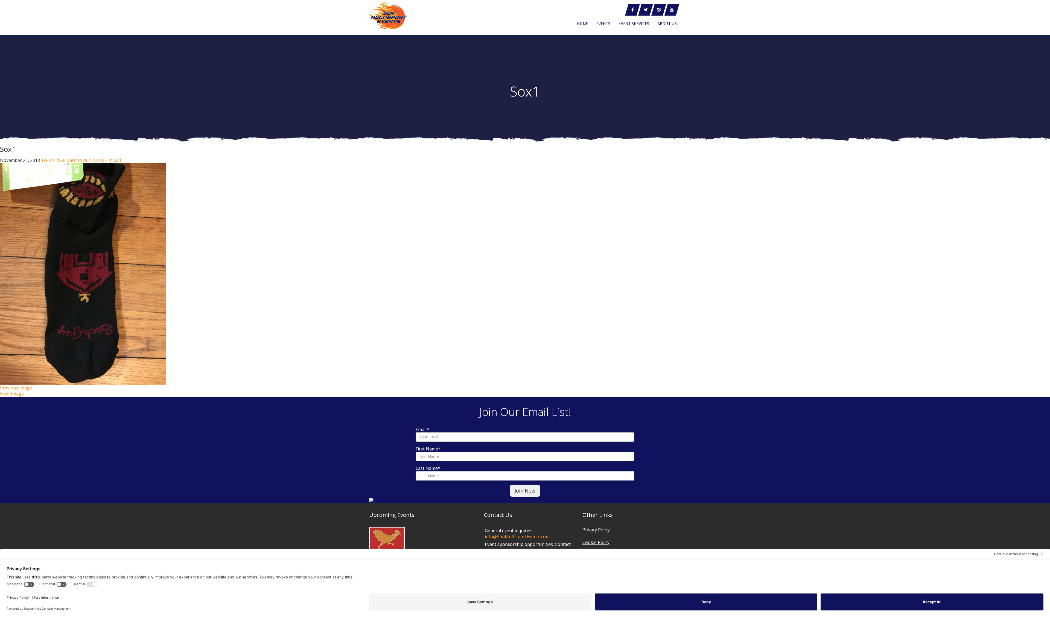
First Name (428, 449)
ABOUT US (667, 23)
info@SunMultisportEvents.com (517, 537)
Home (582, 23)
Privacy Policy (596, 530)
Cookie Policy (595, 542)
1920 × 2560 (53, 160)
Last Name (428, 468)
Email (422, 429)
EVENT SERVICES (634, 23)
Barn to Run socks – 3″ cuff (93, 160)
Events (603, 23)
